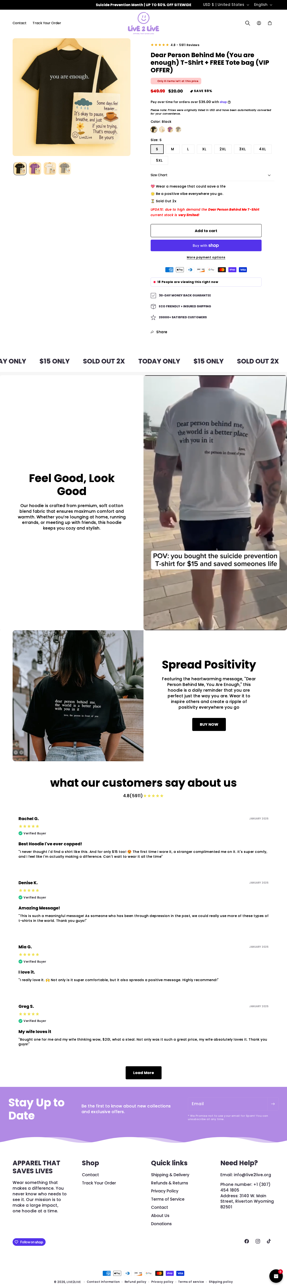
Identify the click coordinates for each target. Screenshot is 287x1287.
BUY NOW (209, 724)
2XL (223, 149)
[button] (247, 23)
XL (204, 149)
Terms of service (191, 1282)
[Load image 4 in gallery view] (65, 168)
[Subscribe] (272, 1103)
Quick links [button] (169, 1163)
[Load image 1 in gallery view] (20, 168)
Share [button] (161, 331)
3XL (242, 149)
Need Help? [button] (239, 1163)
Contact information (103, 1282)
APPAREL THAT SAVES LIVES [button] (36, 1167)
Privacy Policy (164, 1191)
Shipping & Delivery (170, 1175)
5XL (159, 160)
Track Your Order (99, 1183)
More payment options (206, 257)
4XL (262, 149)
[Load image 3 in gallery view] (50, 168)
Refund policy (135, 1282)
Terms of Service (167, 1199)
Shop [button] (90, 1163)
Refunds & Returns (169, 1183)
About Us (160, 1215)
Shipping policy (221, 1282)
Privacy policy (162, 1282)
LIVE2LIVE (74, 1282)
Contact (90, 1175)
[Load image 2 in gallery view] (35, 168)
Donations (161, 1224)
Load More (143, 1072)
